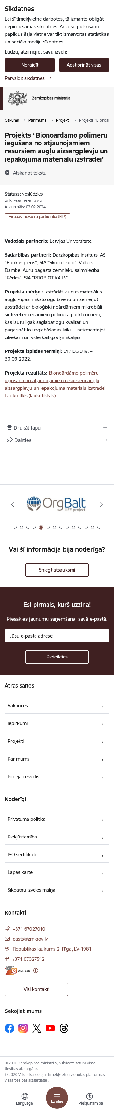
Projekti (16, 741)
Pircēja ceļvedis (23, 777)
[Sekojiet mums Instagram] (23, 1028)
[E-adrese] (17, 970)
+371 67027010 (29, 929)
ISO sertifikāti (22, 854)
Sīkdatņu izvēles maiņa (31, 890)
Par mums (18, 759)
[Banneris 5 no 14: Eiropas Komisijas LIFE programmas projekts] (57, 505)
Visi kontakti (36, 989)
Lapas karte (20, 872)
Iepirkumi (18, 723)
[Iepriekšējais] (13, 504)
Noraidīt (30, 65)
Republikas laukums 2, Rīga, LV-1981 (52, 949)
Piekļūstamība (22, 837)
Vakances (18, 706)
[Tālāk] (101, 504)
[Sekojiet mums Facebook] (9, 1028)
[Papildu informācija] (35, 970)
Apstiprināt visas (84, 65)
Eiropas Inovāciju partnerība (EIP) (37, 216)
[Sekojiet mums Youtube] (50, 1028)
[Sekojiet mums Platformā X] (36, 1028)
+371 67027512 (28, 959)
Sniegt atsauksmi (57, 570)
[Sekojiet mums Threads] (64, 1028)
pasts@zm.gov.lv (30, 939)
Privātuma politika (27, 819)
